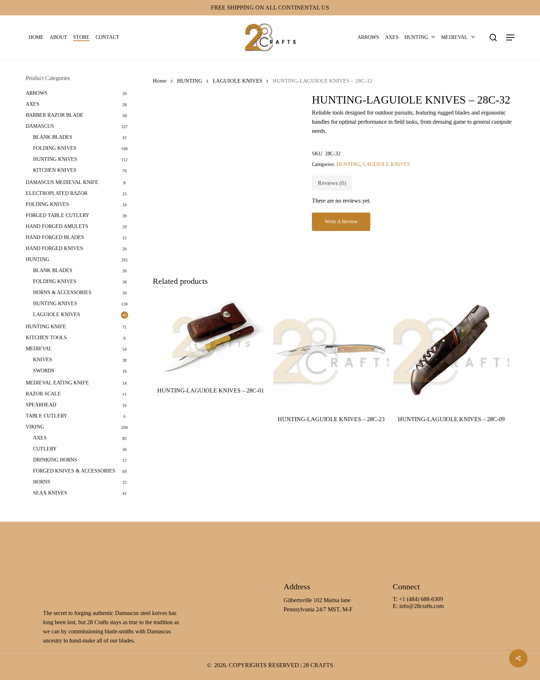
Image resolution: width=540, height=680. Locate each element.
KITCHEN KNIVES (54, 170)
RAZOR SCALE (43, 394)
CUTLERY (45, 449)
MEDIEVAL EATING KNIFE (57, 383)
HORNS (41, 482)
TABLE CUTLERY (46, 416)
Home (160, 81)
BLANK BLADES (52, 137)
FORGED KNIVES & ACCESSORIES (74, 471)
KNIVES (42, 359)
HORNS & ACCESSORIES (62, 292)
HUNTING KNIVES (55, 159)
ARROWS (36, 93)
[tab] (332, 183)
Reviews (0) (332, 183)
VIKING (35, 427)
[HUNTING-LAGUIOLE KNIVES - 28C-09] (451, 351)
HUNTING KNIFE (46, 326)
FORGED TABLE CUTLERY (57, 215)
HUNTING (37, 259)
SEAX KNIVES (50, 493)
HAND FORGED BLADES (55, 237)
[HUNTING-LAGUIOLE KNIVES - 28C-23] (331, 351)
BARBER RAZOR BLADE (54, 115)
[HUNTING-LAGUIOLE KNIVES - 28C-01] (211, 337)
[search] (493, 37)
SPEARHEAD (41, 405)
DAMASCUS (40, 126)
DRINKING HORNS (55, 460)
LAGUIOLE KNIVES (56, 314)
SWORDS (43, 370)
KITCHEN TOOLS (46, 337)
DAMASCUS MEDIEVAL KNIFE (62, 182)
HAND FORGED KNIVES (54, 248)
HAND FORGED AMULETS (57, 226)
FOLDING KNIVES (54, 148)
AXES (32, 104)
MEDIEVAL (39, 348)
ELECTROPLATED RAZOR (56, 193)
